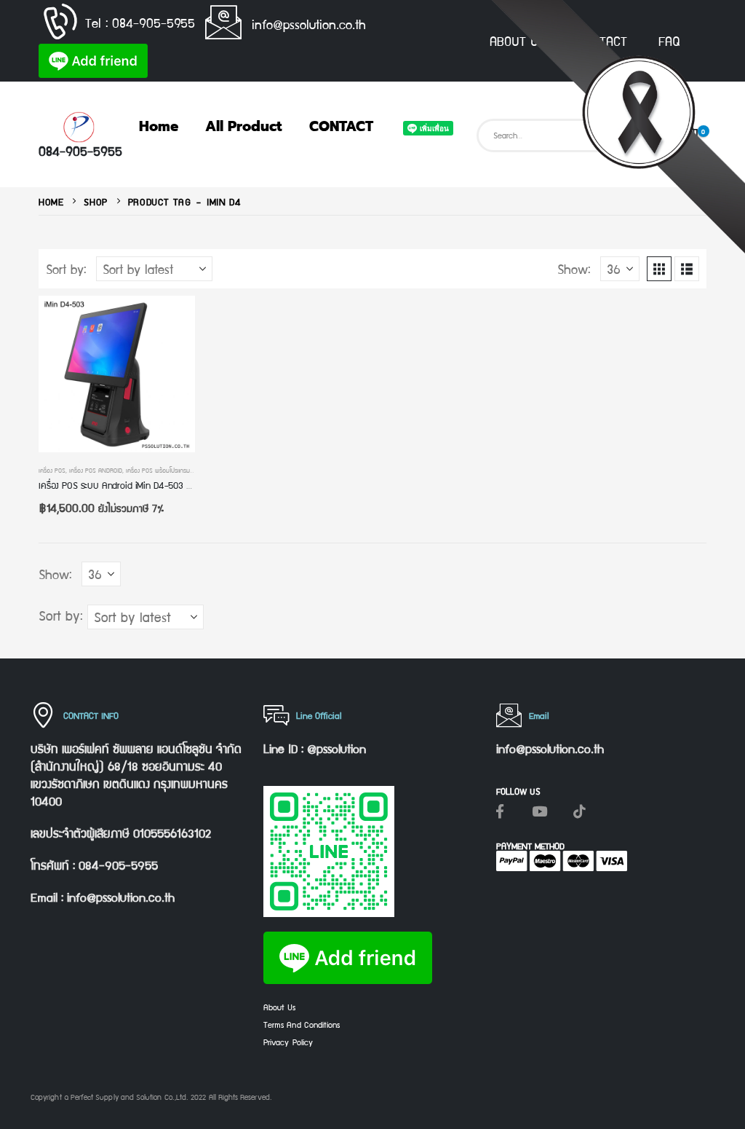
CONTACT (601, 40)
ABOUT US (517, 40)
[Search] (644, 135)
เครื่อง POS (52, 469)
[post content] (117, 374)
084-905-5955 (80, 150)
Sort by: (66, 269)
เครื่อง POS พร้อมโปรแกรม (158, 469)
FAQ (669, 40)
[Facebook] (500, 811)
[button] (659, 268)
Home (158, 126)
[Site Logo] (79, 127)
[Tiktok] (580, 811)
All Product (243, 126)
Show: (574, 269)
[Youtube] (540, 811)
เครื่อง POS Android (95, 469)
